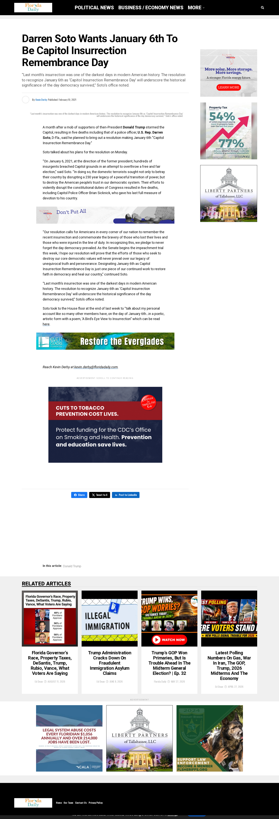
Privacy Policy (95, 802)
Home (59, 802)
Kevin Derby (41, 99)
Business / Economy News (150, 7)
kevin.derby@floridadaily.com (96, 367)
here (46, 324)
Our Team (68, 802)
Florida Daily (160, 681)
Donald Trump (72, 566)
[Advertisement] (105, 528)
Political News (94, 7)
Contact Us (81, 802)
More (194, 7)
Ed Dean (39, 681)
